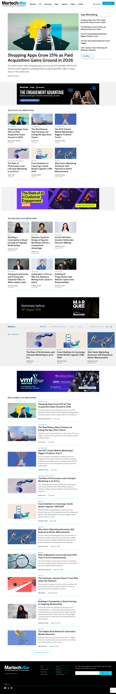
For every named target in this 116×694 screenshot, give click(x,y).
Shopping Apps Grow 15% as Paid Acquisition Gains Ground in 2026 (40, 58)
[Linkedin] (9, 688)
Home (41, 667)
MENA (9, 234)
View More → (87, 56)
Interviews (47, 4)
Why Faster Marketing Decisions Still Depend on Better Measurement (100, 355)
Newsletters (59, 672)
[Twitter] (6, 688)
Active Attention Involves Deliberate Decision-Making (64, 240)
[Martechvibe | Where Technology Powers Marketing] (14, 3)
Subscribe (108, 3)
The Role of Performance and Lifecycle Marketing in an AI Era (40, 355)
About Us (58, 667)
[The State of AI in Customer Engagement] (58, 199)
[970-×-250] (58, 94)
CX (40, 4)
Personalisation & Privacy (16, 161)
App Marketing (12, 126)
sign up (106, 673)
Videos (73, 4)
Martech (33, 4)
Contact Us (58, 669)
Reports (64, 4)
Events (81, 4)
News (56, 4)
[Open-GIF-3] (58, 308)
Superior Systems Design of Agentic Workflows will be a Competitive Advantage (40, 242)
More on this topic (13, 334)
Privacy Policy (43, 674)
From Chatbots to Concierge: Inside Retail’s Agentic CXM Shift (71, 355)
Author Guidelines (60, 674)
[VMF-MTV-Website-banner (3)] (58, 381)
